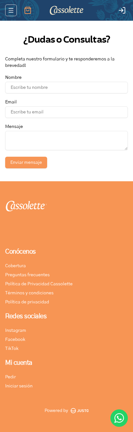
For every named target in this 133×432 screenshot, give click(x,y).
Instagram (15, 330)
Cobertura (15, 266)
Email (11, 102)
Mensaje (14, 126)
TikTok (11, 348)
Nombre (13, 77)
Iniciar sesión (19, 386)
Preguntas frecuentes (27, 275)
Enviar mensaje (26, 162)
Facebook (15, 339)
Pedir (10, 377)
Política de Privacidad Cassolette (39, 284)
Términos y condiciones (29, 293)
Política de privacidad (27, 302)
